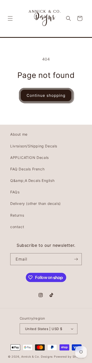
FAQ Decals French (27, 169)
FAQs (14, 192)
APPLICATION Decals (29, 157)
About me (19, 134)
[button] (10, 18)
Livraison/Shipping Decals (33, 146)
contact (17, 227)
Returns (17, 215)
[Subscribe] (76, 259)
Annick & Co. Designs (37, 356)
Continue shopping (46, 95)
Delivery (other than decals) (35, 203)
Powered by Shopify (69, 356)
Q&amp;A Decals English (32, 180)
